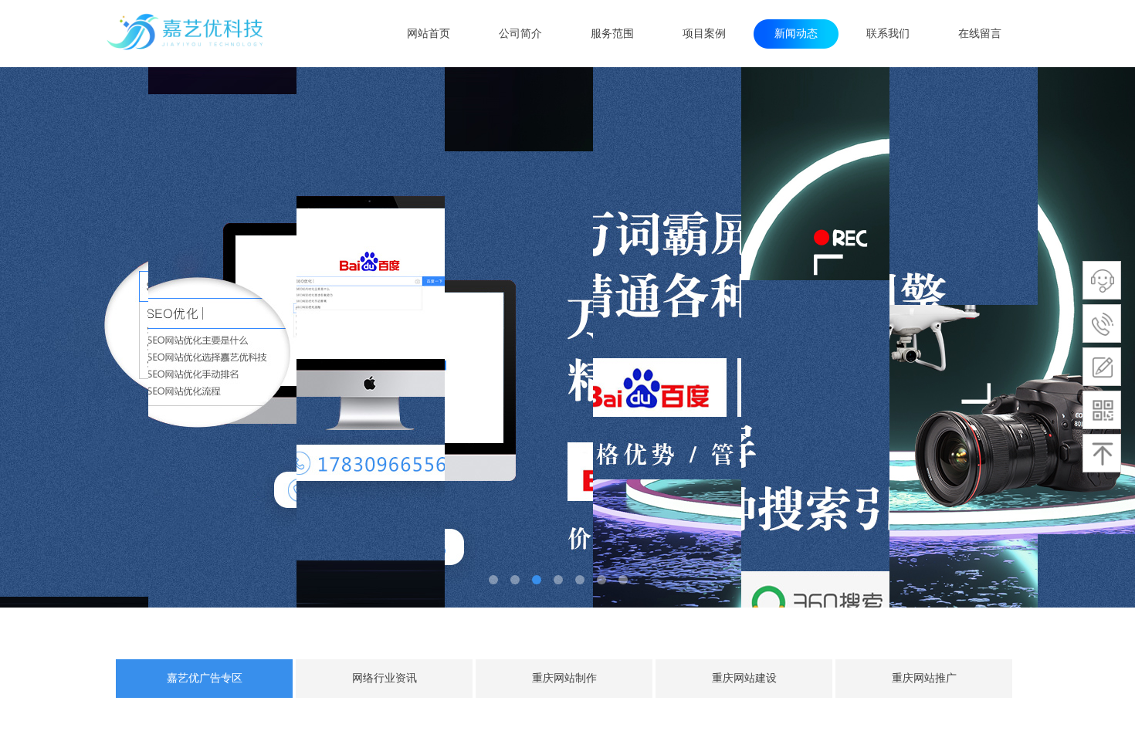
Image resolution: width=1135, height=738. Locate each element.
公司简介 (520, 33)
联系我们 (888, 33)
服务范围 (612, 33)
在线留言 (979, 33)
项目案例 (704, 33)
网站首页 (428, 33)
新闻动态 (796, 33)
